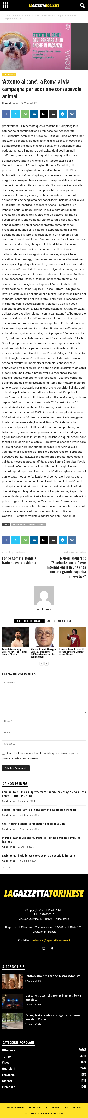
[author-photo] (44, 595)
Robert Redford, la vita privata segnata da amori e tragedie (39, 810)
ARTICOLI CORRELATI (29, 621)
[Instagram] (44, 948)
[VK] (72, 114)
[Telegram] (63, 114)
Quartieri (8, 1068)
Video (6, 1062)
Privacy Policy (38, 1107)
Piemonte (8, 1087)
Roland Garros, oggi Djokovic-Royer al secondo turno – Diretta (14, 652)
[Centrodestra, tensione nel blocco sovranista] (12, 981)
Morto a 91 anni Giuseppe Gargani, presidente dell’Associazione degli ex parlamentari (43, 653)
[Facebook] (6, 114)
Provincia (8, 1074)
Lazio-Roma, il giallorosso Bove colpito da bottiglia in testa (38, 855)
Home (5, 15)
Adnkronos (11, 102)
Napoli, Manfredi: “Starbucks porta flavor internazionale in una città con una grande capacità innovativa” (66, 567)
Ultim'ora (15, 15)
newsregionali (37, 524)
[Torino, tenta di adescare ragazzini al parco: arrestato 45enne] (12, 1021)
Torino (6, 1056)
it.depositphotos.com (66, 1107)
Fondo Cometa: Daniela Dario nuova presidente (19, 560)
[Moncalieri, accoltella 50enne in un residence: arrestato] (12, 1001)
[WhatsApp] (25, 114)
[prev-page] (41, 663)
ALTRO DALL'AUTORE (59, 621)
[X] (15, 114)
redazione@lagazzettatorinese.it (51, 940)
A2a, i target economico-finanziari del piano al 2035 (33, 824)
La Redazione (15, 1107)
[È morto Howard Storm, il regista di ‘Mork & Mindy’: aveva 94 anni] (72, 637)
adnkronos (19, 524)
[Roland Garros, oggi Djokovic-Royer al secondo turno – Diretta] (15, 637)
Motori (7, 1081)
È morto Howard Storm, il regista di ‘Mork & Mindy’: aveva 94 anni (71, 652)
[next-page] (46, 663)
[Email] (44, 114)
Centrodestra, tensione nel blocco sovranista (52, 976)
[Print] (53, 114)
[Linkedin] (34, 114)
